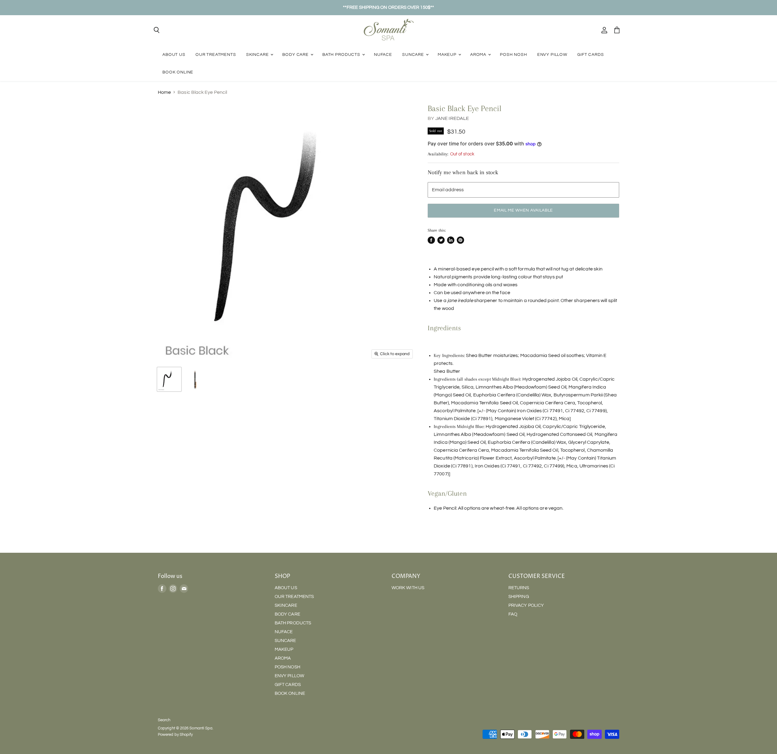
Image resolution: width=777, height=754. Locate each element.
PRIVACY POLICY (526, 605)
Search (164, 720)
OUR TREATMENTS (215, 54)
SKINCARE (258, 54)
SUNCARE (413, 54)
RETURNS (518, 588)
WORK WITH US (408, 588)
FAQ (512, 614)
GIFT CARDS (590, 54)
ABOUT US (173, 54)
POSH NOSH (513, 54)
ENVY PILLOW (552, 54)
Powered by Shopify (175, 734)
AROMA (478, 54)
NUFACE (383, 54)
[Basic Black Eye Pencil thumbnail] (169, 379)
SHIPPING (518, 596)
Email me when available (523, 210)
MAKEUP (448, 54)
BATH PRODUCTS (341, 54)
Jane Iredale (452, 118)
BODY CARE (296, 54)
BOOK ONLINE (177, 72)
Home (164, 92)
